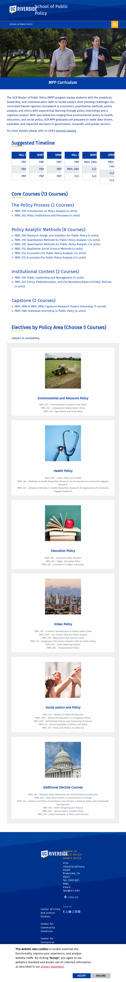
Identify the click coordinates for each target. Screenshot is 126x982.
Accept (82, 975)
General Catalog (66, 130)
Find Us (72, 896)
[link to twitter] (66, 911)
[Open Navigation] (114, 24)
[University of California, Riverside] (54, 858)
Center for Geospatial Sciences (48, 942)
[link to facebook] (64, 911)
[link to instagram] (73, 911)
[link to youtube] (70, 911)
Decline (101, 975)
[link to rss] (79, 911)
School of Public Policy (21, 24)
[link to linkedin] (76, 911)
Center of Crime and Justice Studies (51, 913)
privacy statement (52, 966)
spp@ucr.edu (71, 890)
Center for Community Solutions (48, 927)
